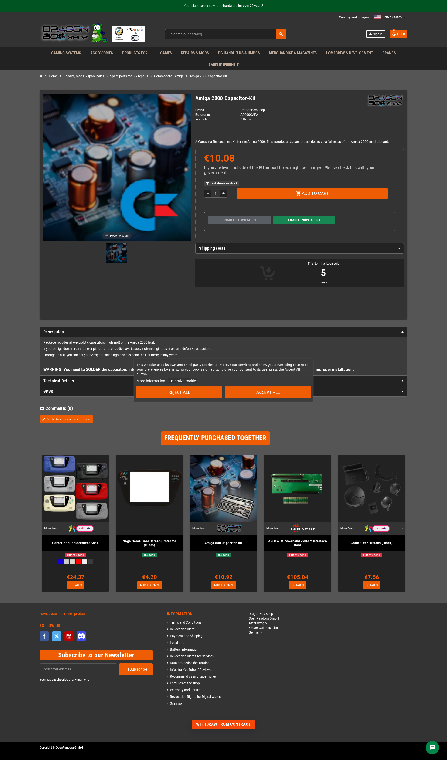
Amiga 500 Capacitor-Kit (223, 543)
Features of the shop (185, 683)
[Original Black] (90, 561)
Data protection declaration (190, 663)
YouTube (69, 636)
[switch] (135, 38)
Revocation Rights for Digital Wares (195, 697)
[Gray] (66, 561)
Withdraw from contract (223, 724)
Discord (81, 636)
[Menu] (142, 28)
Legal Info (177, 643)
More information (150, 380)
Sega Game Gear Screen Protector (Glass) (149, 543)
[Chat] (432, 747)
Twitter (56, 636)
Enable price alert (304, 220)
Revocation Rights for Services (192, 656)
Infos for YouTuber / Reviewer (191, 670)
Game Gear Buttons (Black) (372, 543)
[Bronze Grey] (72, 561)
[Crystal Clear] (84, 561)
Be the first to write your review (66, 419)
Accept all (268, 392)
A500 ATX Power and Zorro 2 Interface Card (297, 543)
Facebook (44, 636)
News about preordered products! (64, 614)
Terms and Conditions (185, 622)
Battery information (184, 649)
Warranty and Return (185, 690)
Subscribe (138, 669)
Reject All (179, 392)
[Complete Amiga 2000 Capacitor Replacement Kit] (116, 253)
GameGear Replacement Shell (75, 543)
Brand (199, 110)
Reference (203, 115)
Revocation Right (182, 629)
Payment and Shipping (186, 636)
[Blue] (60, 561)
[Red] (78, 561)
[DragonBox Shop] (74, 34)
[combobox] (225, 34)
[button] (390, 17)
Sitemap (176, 703)
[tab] (300, 248)
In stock (201, 119)
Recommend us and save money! (193, 676)
